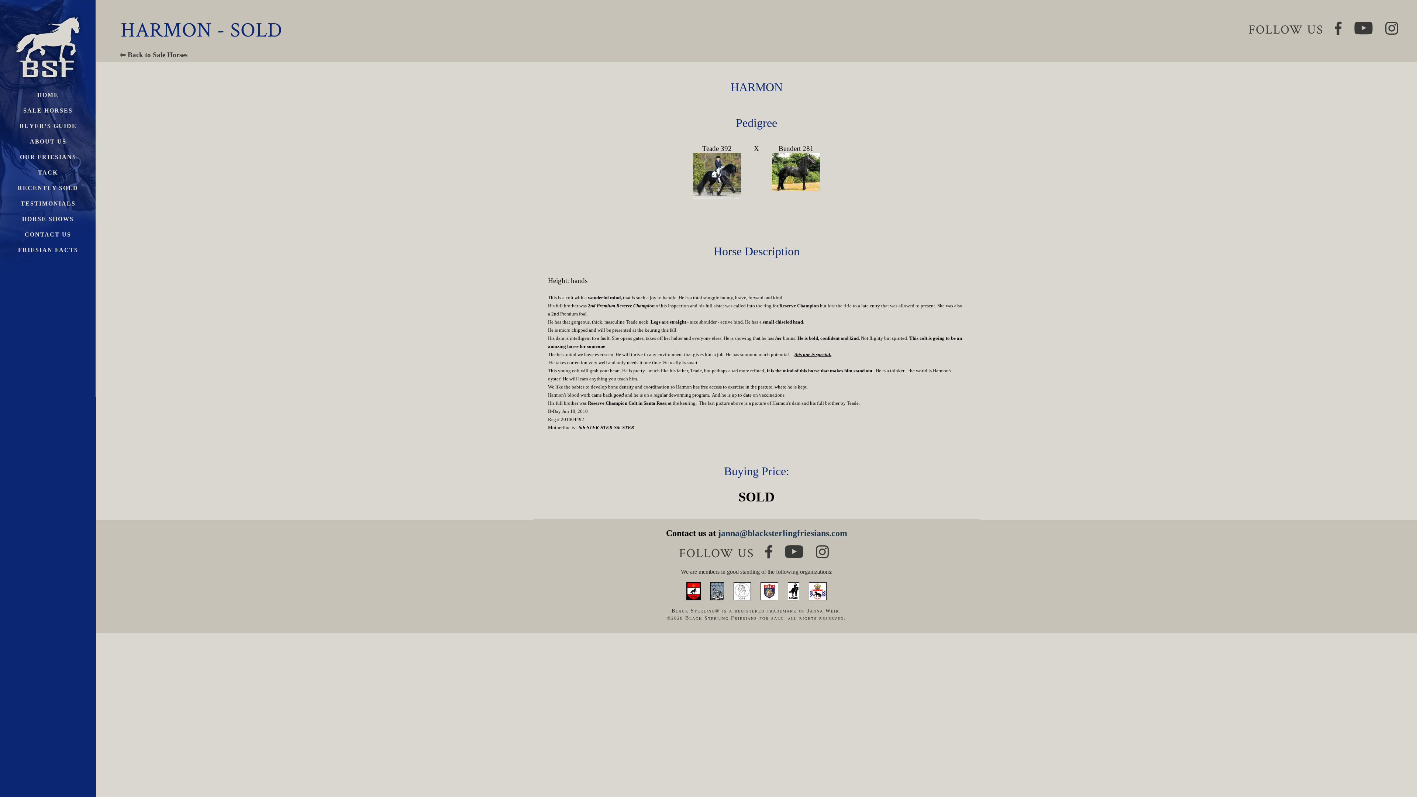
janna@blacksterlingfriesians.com (782, 533)
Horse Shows (48, 219)
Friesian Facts (48, 250)
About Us (48, 141)
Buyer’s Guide (48, 126)
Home (48, 95)
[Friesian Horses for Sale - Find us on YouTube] (794, 548)
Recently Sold (48, 188)
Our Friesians (48, 157)
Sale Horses (48, 110)
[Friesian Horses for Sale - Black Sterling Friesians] (48, 14)
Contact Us (48, 234)
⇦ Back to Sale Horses (153, 55)
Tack (48, 172)
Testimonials (48, 203)
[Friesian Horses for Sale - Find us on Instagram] (822, 548)
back (1398, 763)
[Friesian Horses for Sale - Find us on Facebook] (768, 548)
